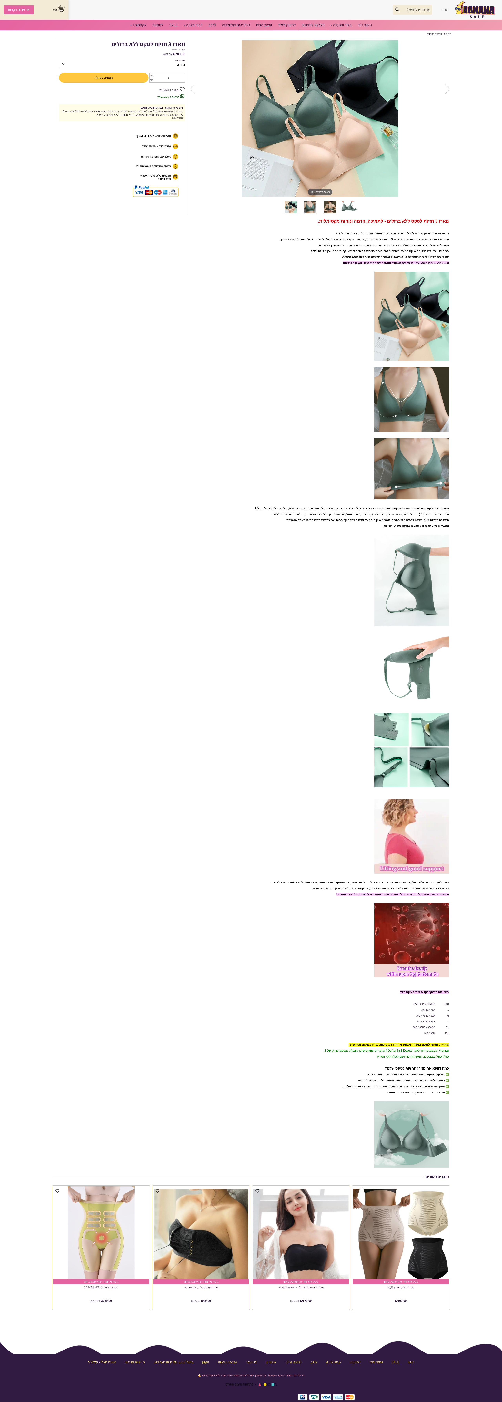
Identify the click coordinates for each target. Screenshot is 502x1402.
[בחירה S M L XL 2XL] (122, 63)
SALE (173, 25)
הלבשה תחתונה (313, 25)
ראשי (410, 1362)
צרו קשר (251, 1362)
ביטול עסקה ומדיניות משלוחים (173, 1362)
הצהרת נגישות (227, 1362)
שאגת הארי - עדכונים (102, 1362)
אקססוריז (139, 25)
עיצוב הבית (264, 25)
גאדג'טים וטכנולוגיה (236, 25)
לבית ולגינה (194, 25)
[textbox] (251, 1375)
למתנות (157, 25)
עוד (445, 10)
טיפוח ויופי (365, 25)
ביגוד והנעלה (342, 25)
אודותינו (270, 1362)
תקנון (205, 1362)
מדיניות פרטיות (134, 1362)
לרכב (212, 25)
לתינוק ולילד (287, 25)
